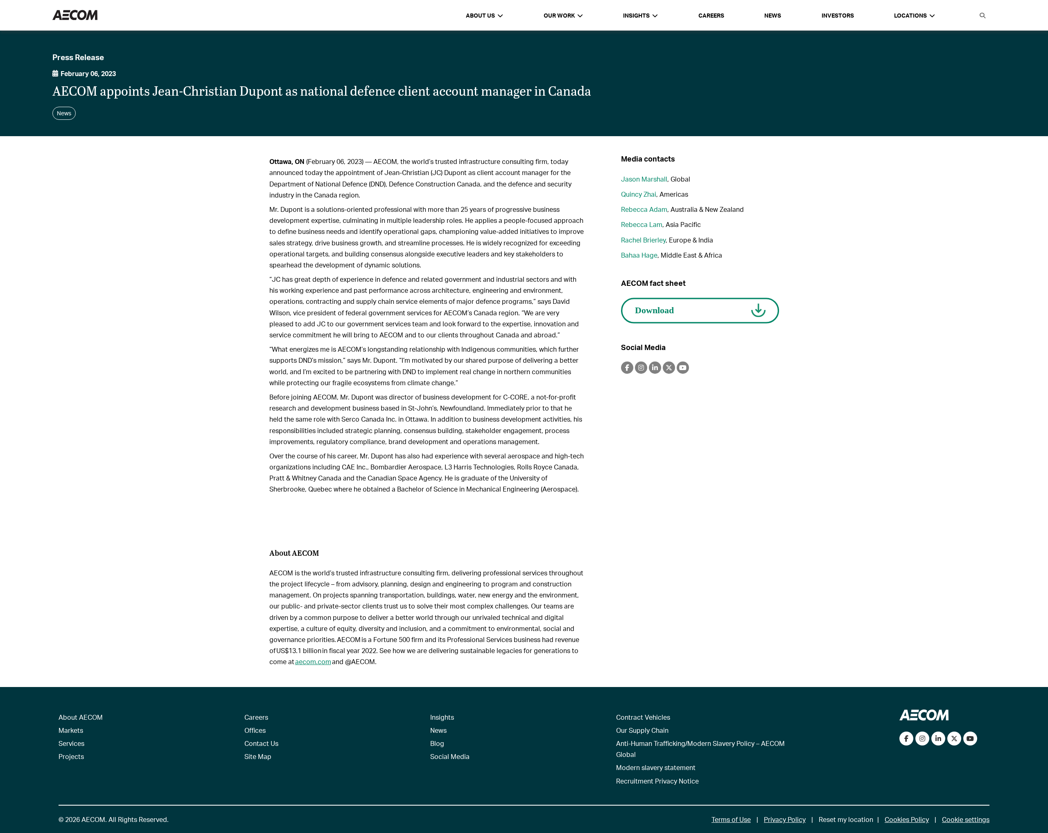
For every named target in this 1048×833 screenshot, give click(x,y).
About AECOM (81, 717)
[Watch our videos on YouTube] (970, 738)
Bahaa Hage (639, 255)
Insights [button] (636, 15)
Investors (838, 15)
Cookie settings (965, 819)
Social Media (450, 756)
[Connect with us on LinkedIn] (938, 738)
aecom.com (313, 661)
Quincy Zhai (638, 194)
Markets (71, 730)
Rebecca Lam (641, 224)
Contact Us (261, 743)
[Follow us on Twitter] (954, 738)
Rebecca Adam (644, 209)
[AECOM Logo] (74, 15)
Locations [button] (910, 15)
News (772, 15)
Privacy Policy (785, 819)
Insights (442, 717)
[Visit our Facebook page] (906, 738)
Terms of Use (731, 819)
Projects (71, 756)
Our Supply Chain (642, 730)
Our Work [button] (559, 15)
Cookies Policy (907, 819)
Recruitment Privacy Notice (657, 781)
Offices (255, 730)
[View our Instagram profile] (922, 738)
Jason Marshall (644, 179)
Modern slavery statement (656, 767)
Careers (711, 15)
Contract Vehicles (643, 717)
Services (71, 743)
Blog (437, 743)
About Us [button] (480, 15)
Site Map (257, 756)
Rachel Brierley (643, 240)
